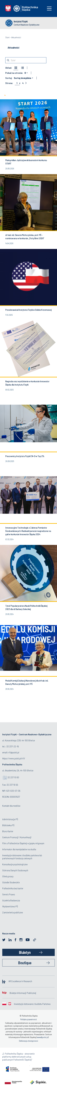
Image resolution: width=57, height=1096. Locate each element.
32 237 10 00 (13, 777)
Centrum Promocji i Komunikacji (16, 837)
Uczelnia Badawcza (11, 900)
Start (7, 37)
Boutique (24, 962)
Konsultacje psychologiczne (15, 864)
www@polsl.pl (42, 1037)
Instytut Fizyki (21, 21)
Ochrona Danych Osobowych (15, 870)
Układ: (8, 67)
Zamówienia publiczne (12, 912)
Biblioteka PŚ (8, 825)
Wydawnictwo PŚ (10, 906)
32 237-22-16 (13, 746)
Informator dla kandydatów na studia (19, 849)
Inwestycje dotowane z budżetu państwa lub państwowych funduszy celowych (22, 857)
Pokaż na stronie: (14, 73)
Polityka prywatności (28, 1019)
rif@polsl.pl (13, 752)
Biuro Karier (7, 831)
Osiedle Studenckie (11, 882)
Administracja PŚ (10, 819)
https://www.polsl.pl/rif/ (13, 758)
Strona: (9, 83)
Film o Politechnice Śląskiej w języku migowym (23, 843)
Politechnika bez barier (12, 888)
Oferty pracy (7, 876)
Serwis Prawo (8, 894)
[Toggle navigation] (49, 8)
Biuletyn (25, 952)
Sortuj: (8, 78)
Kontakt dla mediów (11, 805)
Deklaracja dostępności (28, 1041)
